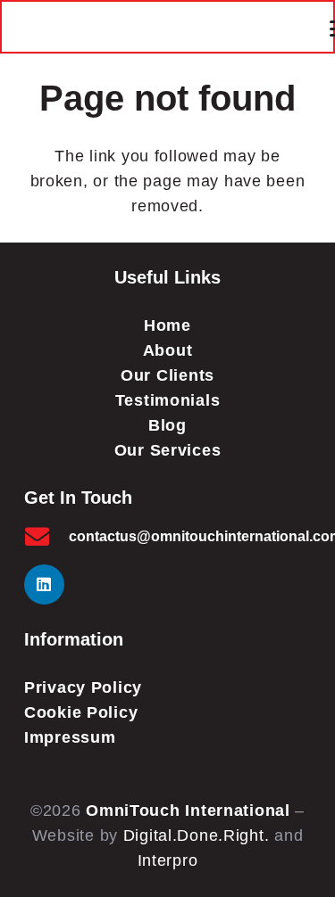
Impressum (69, 737)
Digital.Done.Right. (196, 835)
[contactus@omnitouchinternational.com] (46, 536)
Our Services (168, 450)
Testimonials (168, 400)
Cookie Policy (81, 712)
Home (167, 325)
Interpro (168, 860)
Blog (167, 425)
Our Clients (167, 375)
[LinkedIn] (44, 584)
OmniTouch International (188, 810)
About (168, 350)
